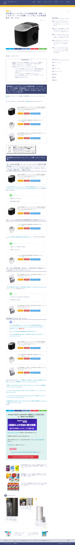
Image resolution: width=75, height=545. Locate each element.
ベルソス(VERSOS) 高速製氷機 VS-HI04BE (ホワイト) (29, 120)
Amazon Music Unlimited (13, 432)
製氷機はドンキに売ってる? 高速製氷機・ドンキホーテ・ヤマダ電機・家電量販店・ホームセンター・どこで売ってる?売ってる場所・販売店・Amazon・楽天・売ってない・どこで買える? (27, 64)
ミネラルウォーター (47, 1)
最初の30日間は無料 (39, 439)
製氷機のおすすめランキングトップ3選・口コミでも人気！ (24, 66)
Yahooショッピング (35, 113)
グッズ (62, 1)
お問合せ (68, 1)
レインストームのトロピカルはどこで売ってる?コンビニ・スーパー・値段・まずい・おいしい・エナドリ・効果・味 (61, 23)
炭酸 (34, 1)
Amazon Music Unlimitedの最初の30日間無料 (23, 456)
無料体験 (10, 444)
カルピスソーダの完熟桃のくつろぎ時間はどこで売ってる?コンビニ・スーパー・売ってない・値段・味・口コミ (61, 30)
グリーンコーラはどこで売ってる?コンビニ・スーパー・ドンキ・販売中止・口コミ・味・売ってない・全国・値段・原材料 (61, 50)
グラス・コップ (57, 68)
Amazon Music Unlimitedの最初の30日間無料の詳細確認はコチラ (25, 452)
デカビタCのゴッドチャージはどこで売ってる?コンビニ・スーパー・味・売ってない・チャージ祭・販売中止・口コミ (61, 42)
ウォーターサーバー (58, 62)
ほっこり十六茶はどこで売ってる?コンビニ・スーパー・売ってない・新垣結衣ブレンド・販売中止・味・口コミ (61, 36)
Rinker (23, 110)
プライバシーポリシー (8, 543)
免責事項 (15, 543)
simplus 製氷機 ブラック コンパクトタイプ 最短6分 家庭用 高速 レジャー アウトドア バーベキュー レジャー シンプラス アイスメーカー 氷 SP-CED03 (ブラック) (31, 108)
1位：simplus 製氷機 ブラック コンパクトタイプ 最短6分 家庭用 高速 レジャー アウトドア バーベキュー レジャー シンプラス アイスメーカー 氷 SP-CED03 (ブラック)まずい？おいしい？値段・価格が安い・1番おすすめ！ (29, 70)
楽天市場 (27, 113)
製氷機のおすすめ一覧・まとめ (21, 77)
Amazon (20, 113)
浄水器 (56, 1)
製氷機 (7, 96)
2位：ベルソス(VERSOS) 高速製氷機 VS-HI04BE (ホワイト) (27, 73)
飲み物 (39, 1)
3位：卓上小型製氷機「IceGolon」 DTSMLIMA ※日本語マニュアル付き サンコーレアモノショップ (29, 75)
